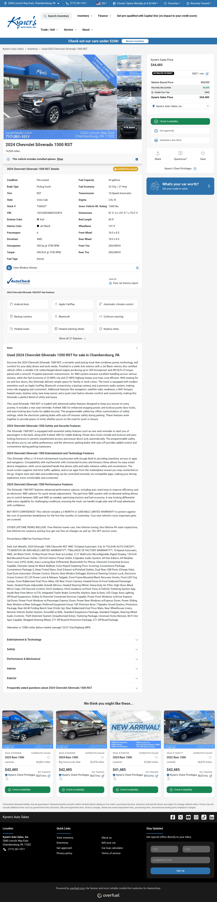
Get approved (167, 130)
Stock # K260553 (67, 753)
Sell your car (109, 842)
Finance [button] (103, 15)
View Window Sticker (25, 267)
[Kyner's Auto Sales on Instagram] (195, 817)
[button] (33, 3)
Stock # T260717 (175, 753)
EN (103, 3)
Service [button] (68, 29)
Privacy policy (64, 853)
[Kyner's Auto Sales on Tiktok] (202, 817)
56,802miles (43, 762)
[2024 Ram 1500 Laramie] (27, 729)
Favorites (173, 3)
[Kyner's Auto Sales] (21, 22)
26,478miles (97, 762)
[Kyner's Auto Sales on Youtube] (187, 817)
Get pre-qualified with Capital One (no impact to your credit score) (157, 15)
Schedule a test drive (170, 140)
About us (107, 837)
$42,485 (11, 770)
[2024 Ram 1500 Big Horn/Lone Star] (81, 729)
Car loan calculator (112, 848)
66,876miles (205, 762)
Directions (62, 842)
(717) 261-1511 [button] (78, 3)
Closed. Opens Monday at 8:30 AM (136, 3)
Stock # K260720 (121, 753)
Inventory (32, 48)
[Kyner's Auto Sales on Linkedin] (210, 817)
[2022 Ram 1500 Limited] (189, 729)
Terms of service (111, 853)
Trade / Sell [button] (48, 29)
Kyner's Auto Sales (13, 48)
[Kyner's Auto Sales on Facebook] (171, 817)
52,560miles (151, 762)
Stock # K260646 (13, 753)
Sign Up (180, 870)
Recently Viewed (200, 3)
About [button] (86, 29)
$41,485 (119, 770)
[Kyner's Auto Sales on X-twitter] (179, 817)
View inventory (65, 837)
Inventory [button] (83, 15)
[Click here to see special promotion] (108, 40)
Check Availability (169, 121)
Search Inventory (58, 16)
